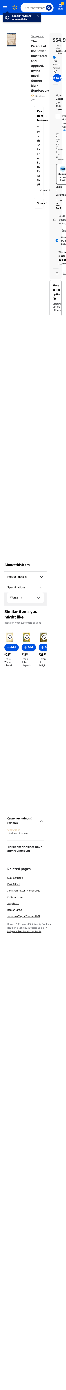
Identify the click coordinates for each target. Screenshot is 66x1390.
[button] (38, 115)
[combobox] (37, 7)
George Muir (37, 36)
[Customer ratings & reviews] (41, 820)
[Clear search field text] (44, 7)
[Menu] (6, 8)
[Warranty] (38, 598)
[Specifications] (41, 587)
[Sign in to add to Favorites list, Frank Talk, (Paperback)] (27, 637)
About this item (17, 565)
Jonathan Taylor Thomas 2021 (23, 916)
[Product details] (41, 577)
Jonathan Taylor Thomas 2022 (23, 890)
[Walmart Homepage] (15, 8)
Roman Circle (14, 909)
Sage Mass (13, 903)
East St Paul (13, 884)
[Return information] (55, 71)
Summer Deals (15, 877)
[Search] (49, 8)
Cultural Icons (15, 897)
